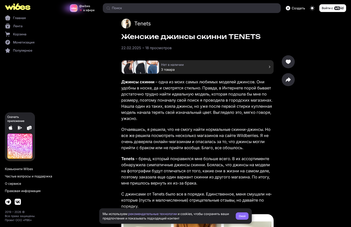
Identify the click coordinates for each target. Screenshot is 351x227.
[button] (295, 8)
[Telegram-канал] (8, 202)
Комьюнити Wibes (19, 169)
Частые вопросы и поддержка (28, 176)
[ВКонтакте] (18, 202)
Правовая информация (23, 191)
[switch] (312, 8)
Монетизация (24, 42)
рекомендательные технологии (152, 214)
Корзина (19, 34)
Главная (19, 18)
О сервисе (13, 183)
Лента (18, 26)
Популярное (22, 50)
